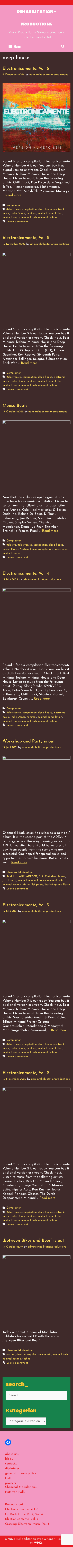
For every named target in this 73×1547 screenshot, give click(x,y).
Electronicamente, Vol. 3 (26, 905)
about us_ (12, 1454)
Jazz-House (9, 880)
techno (26, 1358)
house (6, 549)
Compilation (13, 205)
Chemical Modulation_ (21, 1487)
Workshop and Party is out (29, 741)
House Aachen (20, 549)
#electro (11, 545)
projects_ (11, 1483)
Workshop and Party (57, 884)
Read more (13, 195)
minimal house (11, 217)
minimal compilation (50, 213)
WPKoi (38, 1543)
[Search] (62, 46)
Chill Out (44, 876)
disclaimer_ (13, 1468)
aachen (10, 1354)
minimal (31, 213)
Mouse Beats (15, 406)
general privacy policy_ (21, 1473)
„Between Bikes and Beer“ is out (33, 1240)
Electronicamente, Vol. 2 (26, 1073)
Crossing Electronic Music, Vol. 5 (27, 1524)
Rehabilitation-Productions (36, 18)
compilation (29, 209)
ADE (22, 876)
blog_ (9, 1459)
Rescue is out (14, 1504)
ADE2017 (31, 876)
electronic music (41, 1354)
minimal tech (29, 217)
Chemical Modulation (19, 872)
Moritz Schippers (32, 884)
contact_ (11, 1463)
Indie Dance (18, 213)
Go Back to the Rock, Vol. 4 (24, 1514)
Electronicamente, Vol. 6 (26, 68)
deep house (45, 209)
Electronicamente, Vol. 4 (26, 573)
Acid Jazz (12, 876)
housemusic (61, 549)
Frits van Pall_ (15, 1492)
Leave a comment (17, 221)
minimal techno (47, 217)
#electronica (13, 209)
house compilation (41, 549)
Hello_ (9, 1478)
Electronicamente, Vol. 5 (26, 238)
